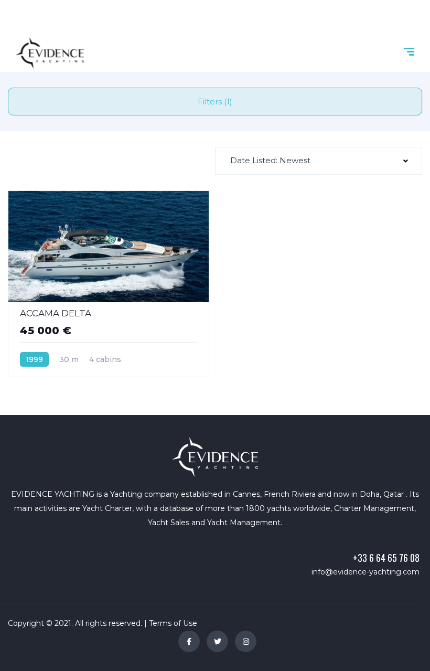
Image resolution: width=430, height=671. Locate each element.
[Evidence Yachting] (50, 53)
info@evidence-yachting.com (365, 572)
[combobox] (318, 161)
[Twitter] (217, 641)
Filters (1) (215, 101)
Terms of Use (173, 623)
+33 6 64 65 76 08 (386, 558)
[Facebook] (189, 641)
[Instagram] (245, 641)
